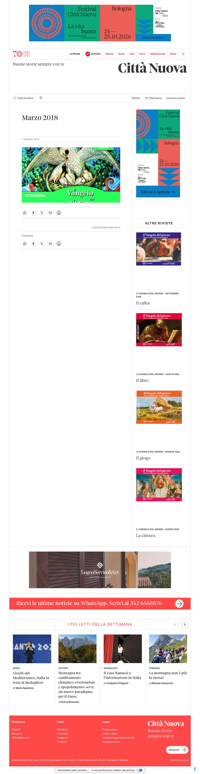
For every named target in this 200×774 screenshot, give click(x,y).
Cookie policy (109, 733)
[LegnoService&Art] (100, 569)
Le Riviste (75, 53)
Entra (173, 53)
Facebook (62, 729)
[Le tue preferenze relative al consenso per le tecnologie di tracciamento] (195, 769)
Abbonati (174, 749)
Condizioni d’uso (111, 741)
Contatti (16, 729)
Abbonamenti (157, 53)
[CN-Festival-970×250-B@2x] (100, 22)
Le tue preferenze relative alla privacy (113, 770)
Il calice (143, 303)
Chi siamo (17, 733)
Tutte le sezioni (25, 98)
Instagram (62, 737)
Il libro (142, 381)
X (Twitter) (62, 733)
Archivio (96, 53)
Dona (121, 53)
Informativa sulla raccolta (72, 770)
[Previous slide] (175, 624)
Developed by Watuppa (117, 760)
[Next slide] (184, 624)
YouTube (61, 741)
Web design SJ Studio (95, 760)
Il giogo (143, 458)
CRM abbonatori (20, 737)
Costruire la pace (175, 98)
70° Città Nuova (153, 98)
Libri (131, 53)
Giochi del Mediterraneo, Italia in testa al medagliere (31, 678)
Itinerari (136, 98)
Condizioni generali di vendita (118, 737)
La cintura (145, 536)
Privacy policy (109, 729)
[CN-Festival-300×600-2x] (158, 153)
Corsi (142, 53)
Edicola (109, 53)
